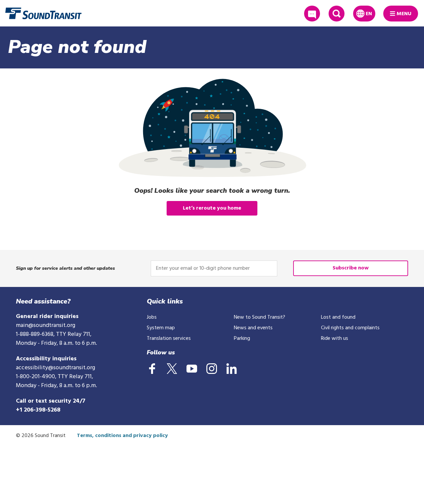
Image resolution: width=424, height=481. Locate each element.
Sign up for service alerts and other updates (65, 268)
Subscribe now (351, 268)
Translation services (169, 338)
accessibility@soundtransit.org (55, 368)
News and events (253, 328)
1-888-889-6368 (34, 334)
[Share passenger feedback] (312, 13)
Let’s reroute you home (212, 208)
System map (161, 328)
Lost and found (338, 317)
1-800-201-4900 (35, 376)
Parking (242, 338)
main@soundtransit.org (45, 325)
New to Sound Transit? (259, 317)
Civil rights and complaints (350, 328)
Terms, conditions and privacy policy (122, 435)
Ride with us (334, 338)
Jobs (152, 317)
